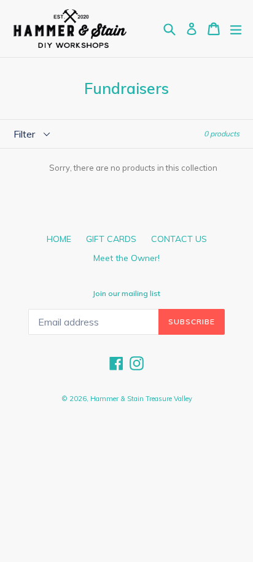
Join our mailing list (126, 293)
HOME (59, 238)
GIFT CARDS (111, 238)
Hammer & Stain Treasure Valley (141, 398)
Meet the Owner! (126, 257)
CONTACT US (179, 238)
